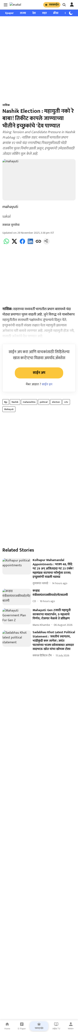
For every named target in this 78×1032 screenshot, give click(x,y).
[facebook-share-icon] (22, 243)
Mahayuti (9, 409)
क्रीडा (55, 13)
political (44, 402)
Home (7, 1028)
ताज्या (23, 13)
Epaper (9, 13)
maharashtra (29, 402)
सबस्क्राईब (54, 4)
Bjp (5, 402)
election (56, 402)
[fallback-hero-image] (16, 566)
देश (34, 13)
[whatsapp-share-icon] (6, 243)
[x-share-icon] (14, 243)
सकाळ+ (71, 1028)
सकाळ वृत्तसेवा (11, 225)
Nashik (15, 402)
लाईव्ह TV (56, 1028)
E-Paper (22, 1028)
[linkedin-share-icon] (30, 243)
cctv (66, 402)
